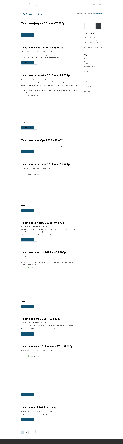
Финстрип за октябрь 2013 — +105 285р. (45, 164)
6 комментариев (36, 144)
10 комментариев (36, 226)
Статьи (85, 81)
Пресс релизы (87, 91)
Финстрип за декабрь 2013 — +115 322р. (45, 75)
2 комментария (35, 27)
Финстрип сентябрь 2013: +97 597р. (43, 222)
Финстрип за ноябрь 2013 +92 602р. (43, 140)
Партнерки (86, 71)
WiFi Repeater (50, 231)
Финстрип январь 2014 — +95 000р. (42, 47)
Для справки (87, 63)
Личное (85, 68)
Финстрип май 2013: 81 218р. (39, 407)
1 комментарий (35, 256)
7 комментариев (35, 168)
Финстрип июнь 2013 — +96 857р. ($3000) (46, 346)
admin (29, 27)
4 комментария (35, 51)
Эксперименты (87, 86)
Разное (85, 76)
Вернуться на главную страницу (84, 13)
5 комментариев (36, 411)
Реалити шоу (87, 78)
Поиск (85, 22)
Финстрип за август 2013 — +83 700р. (43, 252)
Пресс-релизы (87, 73)
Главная (93, 4)
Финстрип (43, 27)
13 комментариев (36, 79)
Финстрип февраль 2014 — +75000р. (43, 23)
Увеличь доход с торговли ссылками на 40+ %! (93, 48)
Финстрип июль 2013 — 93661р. (40, 318)
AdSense (86, 58)
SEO (85, 61)
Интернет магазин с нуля (89, 66)
